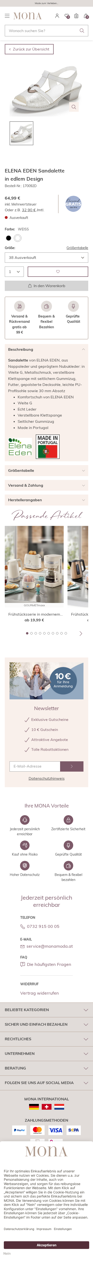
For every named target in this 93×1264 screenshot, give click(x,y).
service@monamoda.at (49, 946)
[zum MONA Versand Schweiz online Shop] (47, 1107)
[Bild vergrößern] (74, 107)
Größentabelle (77, 248)
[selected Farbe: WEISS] (17, 238)
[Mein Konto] (57, 15)
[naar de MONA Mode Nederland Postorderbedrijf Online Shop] (59, 1107)
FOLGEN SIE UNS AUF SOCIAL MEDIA (39, 1082)
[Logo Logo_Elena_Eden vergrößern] (20, 447)
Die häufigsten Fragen (49, 964)
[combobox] (46, 30)
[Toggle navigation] (7, 15)
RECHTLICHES (18, 1038)
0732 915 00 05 (43, 926)
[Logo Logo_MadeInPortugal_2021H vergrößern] (48, 446)
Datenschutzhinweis (47, 778)
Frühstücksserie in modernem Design (34, 614)
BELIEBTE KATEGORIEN (27, 1009)
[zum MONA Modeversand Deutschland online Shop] (34, 1107)
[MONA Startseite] (27, 15)
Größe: (10, 248)
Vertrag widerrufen (39, 993)
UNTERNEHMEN (20, 1053)
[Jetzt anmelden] (71, 766)
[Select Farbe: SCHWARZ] (8, 238)
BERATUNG (15, 1068)
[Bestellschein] (76, 15)
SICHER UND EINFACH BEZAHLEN (36, 1024)
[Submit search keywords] (82, 30)
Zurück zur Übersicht (31, 49)
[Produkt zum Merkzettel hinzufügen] (58, 272)
